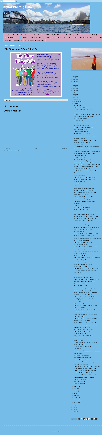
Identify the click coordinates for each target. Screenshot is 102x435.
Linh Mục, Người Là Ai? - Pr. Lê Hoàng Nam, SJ (85, 123)
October (76, 103)
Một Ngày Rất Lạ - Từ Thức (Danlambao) (83, 133)
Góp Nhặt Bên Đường (57, 34)
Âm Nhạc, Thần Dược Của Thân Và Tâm (83, 372)
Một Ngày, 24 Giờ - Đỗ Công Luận (82, 320)
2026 (74, 77)
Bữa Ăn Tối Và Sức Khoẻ (80, 340)
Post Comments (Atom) (16, 150)
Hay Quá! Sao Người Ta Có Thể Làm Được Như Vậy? (86, 342)
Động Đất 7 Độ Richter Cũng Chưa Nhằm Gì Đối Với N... (87, 146)
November (76, 101)
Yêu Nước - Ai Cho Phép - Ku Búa (82, 168)
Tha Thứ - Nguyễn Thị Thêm (80, 283)
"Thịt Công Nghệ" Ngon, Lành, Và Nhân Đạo (84, 179)
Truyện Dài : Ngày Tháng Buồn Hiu (34, 40)
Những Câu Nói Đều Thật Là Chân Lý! (83, 331)
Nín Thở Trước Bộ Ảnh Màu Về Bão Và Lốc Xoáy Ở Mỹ (87, 114)
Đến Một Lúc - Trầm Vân (79, 157)
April (75, 395)
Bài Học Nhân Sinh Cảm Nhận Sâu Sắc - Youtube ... (85, 136)
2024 (74, 81)
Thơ (65, 37)
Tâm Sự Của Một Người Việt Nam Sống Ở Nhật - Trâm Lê (87, 238)
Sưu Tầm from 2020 (43, 34)
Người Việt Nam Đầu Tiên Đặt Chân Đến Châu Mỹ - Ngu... (87, 366)
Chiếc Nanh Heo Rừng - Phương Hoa (82, 357)
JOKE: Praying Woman (79, 316)
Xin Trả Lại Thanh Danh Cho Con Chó (82, 346)
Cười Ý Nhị (25, 37)
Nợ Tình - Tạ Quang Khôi (80, 253)
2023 (74, 83)
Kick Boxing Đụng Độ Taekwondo (81, 107)
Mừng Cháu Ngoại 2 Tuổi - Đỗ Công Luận (83, 162)
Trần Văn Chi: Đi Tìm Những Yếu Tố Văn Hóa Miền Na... (87, 212)
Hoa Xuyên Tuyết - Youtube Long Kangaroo (84, 116)
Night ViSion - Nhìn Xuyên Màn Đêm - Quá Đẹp (85, 201)
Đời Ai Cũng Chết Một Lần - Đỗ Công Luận (84, 110)
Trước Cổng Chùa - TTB (79, 381)
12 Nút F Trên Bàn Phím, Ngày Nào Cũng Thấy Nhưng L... (87, 164)
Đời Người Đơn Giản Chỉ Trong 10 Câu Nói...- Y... (85, 375)
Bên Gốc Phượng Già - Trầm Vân (81, 275)
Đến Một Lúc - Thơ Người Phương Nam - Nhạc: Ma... (86, 166)
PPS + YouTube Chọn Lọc (38, 37)
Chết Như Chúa (77, 186)
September (76, 105)
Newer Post (7, 148)
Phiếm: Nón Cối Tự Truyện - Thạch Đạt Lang (84, 288)
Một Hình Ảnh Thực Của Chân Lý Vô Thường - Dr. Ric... (87, 227)
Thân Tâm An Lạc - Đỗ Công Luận (82, 209)
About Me (15, 34)
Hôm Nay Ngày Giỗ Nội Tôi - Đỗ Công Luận (84, 377)
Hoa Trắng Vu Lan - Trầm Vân (81, 364)
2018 (74, 94)
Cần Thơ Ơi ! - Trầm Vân (79, 173)
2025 (74, 79)
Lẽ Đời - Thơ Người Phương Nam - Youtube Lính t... (86, 251)
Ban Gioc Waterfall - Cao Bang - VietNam (83, 277)
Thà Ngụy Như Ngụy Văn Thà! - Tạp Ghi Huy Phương (86, 322)
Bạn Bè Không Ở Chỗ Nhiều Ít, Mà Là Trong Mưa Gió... (87, 351)
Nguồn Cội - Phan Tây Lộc (80, 383)
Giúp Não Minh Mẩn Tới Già (80, 155)
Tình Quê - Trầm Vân (79, 338)
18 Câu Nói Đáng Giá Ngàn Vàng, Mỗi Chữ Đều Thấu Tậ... (87, 151)
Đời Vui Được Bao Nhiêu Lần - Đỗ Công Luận (84, 153)
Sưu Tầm (33, 34)
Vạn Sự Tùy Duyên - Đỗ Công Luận (82, 199)
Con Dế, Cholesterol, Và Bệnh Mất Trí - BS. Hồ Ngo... (86, 292)
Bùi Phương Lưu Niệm (86, 37)
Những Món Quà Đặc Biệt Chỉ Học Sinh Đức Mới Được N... (87, 268)
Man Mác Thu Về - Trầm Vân (80, 285)
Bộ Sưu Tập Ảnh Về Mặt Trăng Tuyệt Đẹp (83, 329)
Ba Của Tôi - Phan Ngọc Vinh (80, 118)
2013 (74, 411)
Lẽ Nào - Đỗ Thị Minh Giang (80, 255)
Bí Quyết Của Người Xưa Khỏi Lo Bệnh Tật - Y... (85, 214)
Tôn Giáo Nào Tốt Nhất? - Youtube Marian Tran (85, 270)
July (75, 388)
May (75, 393)
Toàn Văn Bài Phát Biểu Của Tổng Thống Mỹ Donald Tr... (87, 170)
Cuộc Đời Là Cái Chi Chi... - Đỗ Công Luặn (84, 312)
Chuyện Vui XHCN (78, 112)
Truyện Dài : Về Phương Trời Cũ (13, 40)
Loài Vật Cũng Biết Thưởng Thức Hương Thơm (85, 218)
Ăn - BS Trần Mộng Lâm (79, 175)
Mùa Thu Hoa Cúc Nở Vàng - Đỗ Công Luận (84, 236)
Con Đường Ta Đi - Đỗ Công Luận (82, 142)
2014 (74, 409)
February (76, 400)
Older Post (64, 148)
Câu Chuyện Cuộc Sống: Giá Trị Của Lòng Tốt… (85, 190)
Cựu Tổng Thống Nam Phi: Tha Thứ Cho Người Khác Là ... (87, 246)
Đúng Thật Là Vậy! (78, 144)
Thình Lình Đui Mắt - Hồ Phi (80, 129)
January (76, 402)
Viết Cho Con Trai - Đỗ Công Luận (82, 266)
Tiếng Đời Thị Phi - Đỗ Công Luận (82, 359)
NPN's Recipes (94, 34)
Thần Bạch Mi (77, 203)
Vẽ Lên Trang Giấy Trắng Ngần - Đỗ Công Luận (85, 177)
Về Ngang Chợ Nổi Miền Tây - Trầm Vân (83, 220)
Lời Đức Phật (77, 183)
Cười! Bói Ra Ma (78, 353)
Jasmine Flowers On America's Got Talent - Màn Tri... (86, 192)
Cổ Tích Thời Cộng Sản (79, 272)
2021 (74, 88)
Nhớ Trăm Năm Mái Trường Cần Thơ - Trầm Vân (85, 325)
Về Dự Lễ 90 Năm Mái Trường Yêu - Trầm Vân (85, 370)
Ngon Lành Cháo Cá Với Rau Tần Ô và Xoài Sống (85, 305)
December (76, 99)
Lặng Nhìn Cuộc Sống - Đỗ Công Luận (83, 294)
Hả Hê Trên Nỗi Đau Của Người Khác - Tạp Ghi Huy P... (87, 279)
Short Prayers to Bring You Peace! (81, 240)
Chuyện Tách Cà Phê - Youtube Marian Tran (84, 188)
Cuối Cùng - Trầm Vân (79, 231)
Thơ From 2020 (73, 37)
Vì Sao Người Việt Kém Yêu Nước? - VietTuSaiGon (85, 314)
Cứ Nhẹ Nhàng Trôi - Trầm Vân (81, 194)
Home (36, 148)
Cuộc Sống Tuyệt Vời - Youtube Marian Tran (84, 299)
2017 (74, 97)
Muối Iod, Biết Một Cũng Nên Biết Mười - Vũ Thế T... (86, 216)
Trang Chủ (7, 34)
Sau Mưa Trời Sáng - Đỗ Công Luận (82, 333)
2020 (74, 90)
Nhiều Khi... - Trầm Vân (79, 307)
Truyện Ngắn (24, 34)
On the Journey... (77, 223)
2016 (74, 405)
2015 (74, 407)
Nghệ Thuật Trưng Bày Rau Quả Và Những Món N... (86, 318)
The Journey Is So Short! (79, 138)
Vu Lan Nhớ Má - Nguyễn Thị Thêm (82, 327)
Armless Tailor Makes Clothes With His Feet (84, 264)
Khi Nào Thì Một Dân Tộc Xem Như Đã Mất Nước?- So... (87, 233)
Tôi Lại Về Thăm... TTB (79, 181)
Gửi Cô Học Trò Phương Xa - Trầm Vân (83, 249)
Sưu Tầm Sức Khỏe (82, 34)
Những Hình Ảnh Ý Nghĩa (54, 37)
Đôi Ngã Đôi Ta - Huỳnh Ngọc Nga (82, 207)
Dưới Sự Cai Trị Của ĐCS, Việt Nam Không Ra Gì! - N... (87, 362)
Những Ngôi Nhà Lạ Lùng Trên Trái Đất (83, 242)
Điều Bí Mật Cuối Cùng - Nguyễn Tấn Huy (83, 229)
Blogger (58, 431)
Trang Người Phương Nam (12, 37)
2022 (74, 86)
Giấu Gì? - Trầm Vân (78, 120)
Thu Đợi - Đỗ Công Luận (79, 344)
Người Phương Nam (17, 7)
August (76, 386)
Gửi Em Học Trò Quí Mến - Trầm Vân (82, 290)
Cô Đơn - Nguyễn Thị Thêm (80, 301)
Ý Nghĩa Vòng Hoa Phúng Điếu (81, 379)
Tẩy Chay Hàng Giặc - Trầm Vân (81, 355)
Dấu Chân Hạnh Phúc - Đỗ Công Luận (82, 225)
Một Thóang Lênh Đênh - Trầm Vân (82, 149)
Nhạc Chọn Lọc (70, 34)
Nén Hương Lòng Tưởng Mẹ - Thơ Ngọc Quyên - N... (86, 368)
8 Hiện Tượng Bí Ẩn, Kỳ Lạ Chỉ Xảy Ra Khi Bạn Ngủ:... (87, 296)
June (75, 391)
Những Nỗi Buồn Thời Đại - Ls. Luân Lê (83, 196)
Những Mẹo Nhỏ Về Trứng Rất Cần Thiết (83, 335)
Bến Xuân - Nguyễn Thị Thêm (81, 244)
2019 (74, 92)
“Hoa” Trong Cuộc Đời (79, 303)
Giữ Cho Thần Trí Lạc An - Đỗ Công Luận (83, 127)
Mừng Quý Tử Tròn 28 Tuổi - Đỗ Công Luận (84, 281)
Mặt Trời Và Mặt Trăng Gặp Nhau (81, 125)
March (75, 397)
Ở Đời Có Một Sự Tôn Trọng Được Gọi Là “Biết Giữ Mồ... (87, 257)
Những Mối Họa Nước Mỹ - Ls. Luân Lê (83, 262)
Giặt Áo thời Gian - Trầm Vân (80, 205)
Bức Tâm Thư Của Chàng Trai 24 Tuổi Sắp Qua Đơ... (86, 309)
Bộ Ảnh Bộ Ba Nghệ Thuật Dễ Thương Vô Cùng (85, 140)
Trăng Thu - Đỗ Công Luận (80, 259)
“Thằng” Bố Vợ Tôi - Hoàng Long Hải (82, 160)
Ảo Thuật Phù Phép (78, 349)
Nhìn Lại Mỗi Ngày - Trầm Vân (81, 131)
